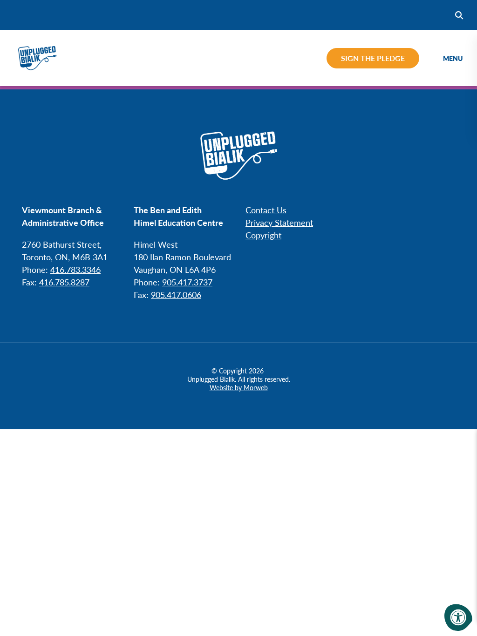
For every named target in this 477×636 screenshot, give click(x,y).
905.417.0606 (176, 294)
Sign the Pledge (373, 58)
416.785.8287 (64, 282)
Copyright (263, 235)
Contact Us (265, 210)
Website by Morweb (239, 387)
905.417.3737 (187, 282)
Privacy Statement (279, 222)
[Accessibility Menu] (458, 617)
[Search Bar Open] (459, 15)
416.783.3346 (75, 269)
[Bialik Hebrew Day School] (37, 56)
